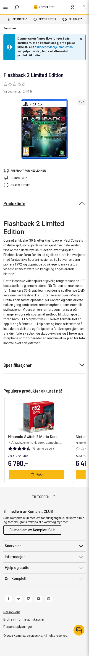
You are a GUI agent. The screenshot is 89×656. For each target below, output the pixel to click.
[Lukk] (80, 38)
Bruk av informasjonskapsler (23, 619)
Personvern (11, 612)
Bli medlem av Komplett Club (32, 530)
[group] (44, 129)
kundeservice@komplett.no (55, 47)
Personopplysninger (17, 626)
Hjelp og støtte (17, 568)
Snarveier (13, 546)
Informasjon (15, 557)
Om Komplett (15, 578)
